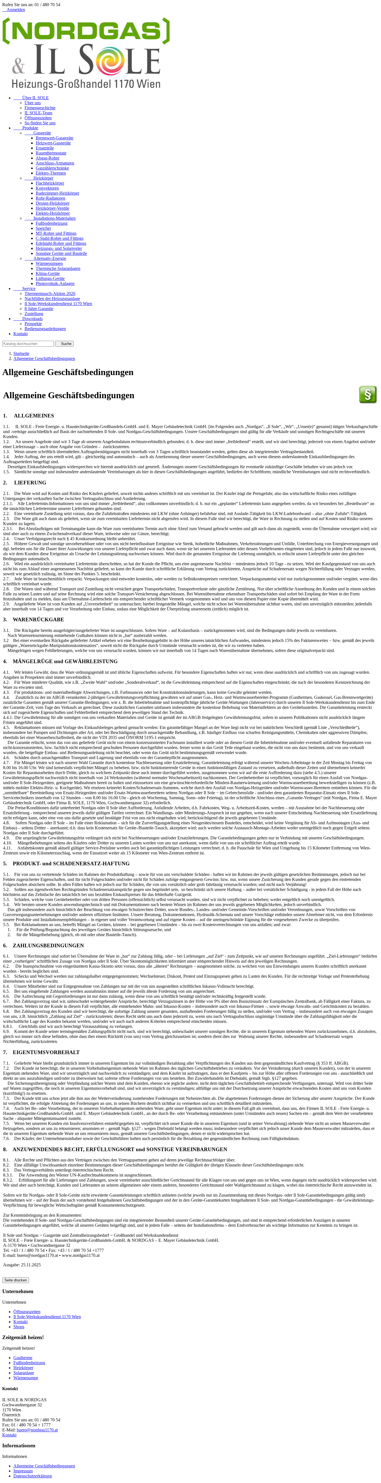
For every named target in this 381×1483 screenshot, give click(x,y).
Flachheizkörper (50, 183)
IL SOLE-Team (38, 112)
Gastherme (22, 1357)
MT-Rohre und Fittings (56, 233)
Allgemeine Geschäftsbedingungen (44, 1465)
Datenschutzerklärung (32, 1476)
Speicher (43, 228)
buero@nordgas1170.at (37, 1430)
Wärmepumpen (49, 263)
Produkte (25, 127)
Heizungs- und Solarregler (59, 248)
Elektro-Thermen (51, 173)
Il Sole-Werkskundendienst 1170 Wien (58, 303)
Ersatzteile (45, 148)
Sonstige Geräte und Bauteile (61, 253)
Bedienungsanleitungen (45, 328)
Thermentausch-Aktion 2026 (50, 293)
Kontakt (20, 333)
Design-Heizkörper (52, 203)
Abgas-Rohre (47, 158)
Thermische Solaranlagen (58, 268)
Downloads (28, 318)
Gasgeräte (38, 133)
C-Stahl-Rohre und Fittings (59, 238)
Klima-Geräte (48, 273)
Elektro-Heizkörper (53, 213)
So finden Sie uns (40, 122)
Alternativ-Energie (45, 258)
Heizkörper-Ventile (52, 208)
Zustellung (34, 313)
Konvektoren (47, 188)
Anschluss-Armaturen (55, 163)
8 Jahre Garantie (39, 308)
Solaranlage (23, 1372)
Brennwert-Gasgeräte (54, 138)
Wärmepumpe (25, 1377)
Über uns (33, 102)
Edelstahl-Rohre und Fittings (61, 243)
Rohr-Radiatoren (50, 198)
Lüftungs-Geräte (50, 278)
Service (24, 288)
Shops (18, 1326)
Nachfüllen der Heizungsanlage (52, 298)
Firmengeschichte (40, 107)
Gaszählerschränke (52, 168)
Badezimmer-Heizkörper (57, 193)
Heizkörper (39, 178)
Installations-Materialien (50, 218)
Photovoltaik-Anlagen (55, 283)
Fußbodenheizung (51, 223)
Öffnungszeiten (38, 117)
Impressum (23, 1470)
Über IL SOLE (31, 97)
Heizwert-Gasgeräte (53, 143)
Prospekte (33, 323)
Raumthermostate (51, 153)
